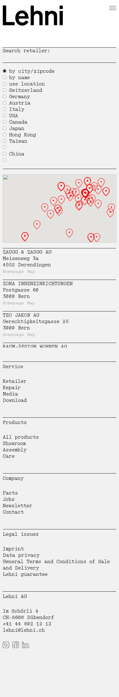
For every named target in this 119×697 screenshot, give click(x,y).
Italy (16, 109)
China (16, 154)
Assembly (15, 450)
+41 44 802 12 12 (27, 624)
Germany (19, 97)
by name (19, 77)
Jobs (9, 499)
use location (27, 84)
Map (31, 271)
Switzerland (25, 90)
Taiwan (18, 141)
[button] (59, 211)
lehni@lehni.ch (24, 630)
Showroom (14, 443)
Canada (18, 122)
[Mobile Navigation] (112, 7)
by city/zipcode (32, 71)
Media (10, 394)
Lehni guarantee (25, 574)
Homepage (13, 271)
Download (15, 400)
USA (13, 116)
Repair (12, 388)
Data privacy (21, 555)
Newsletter (17, 506)
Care (9, 456)
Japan (16, 128)
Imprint (13, 549)
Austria (19, 103)
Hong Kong (22, 135)
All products (21, 437)
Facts (10, 493)
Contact (13, 512)
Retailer (15, 381)
